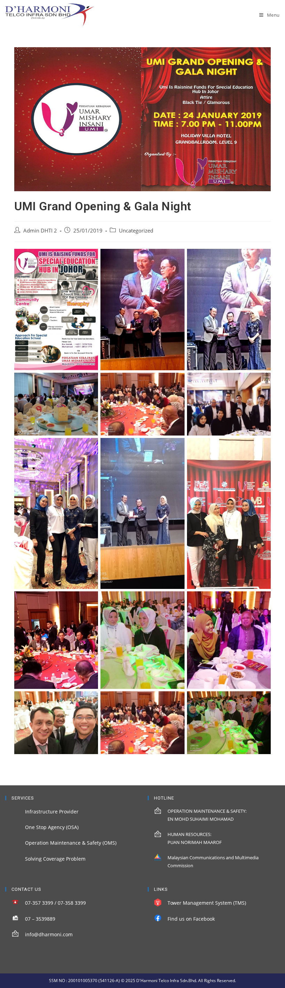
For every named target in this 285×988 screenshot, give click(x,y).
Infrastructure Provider (52, 811)
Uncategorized (136, 230)
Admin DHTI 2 (40, 230)
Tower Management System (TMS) (207, 903)
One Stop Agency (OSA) (52, 827)
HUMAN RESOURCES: (189, 834)
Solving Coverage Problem (55, 858)
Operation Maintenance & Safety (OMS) (70, 842)
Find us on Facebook (191, 918)
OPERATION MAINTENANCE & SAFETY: (207, 811)
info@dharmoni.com (49, 934)
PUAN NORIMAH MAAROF (195, 842)
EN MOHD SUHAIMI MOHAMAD (201, 819)
